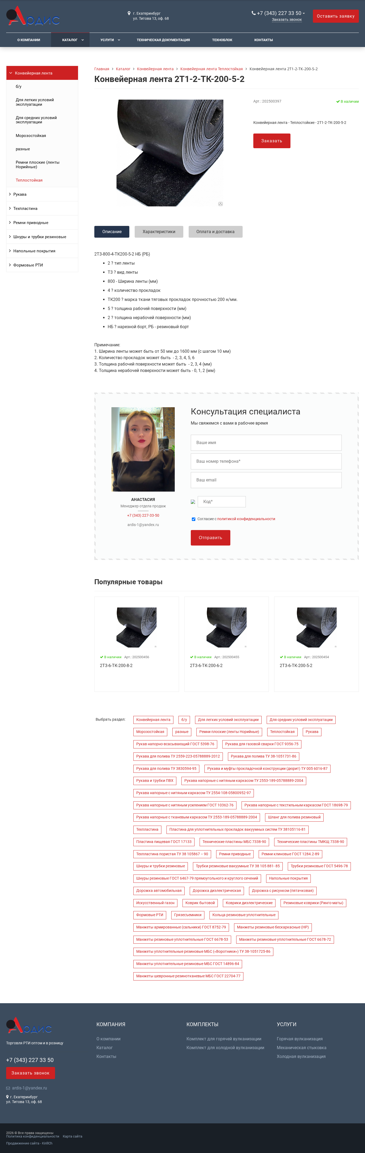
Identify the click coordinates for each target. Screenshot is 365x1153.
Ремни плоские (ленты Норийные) (38, 164)
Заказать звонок (287, 19)
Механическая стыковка (302, 1048)
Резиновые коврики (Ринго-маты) (313, 903)
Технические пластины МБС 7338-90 (234, 842)
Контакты (263, 40)
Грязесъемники (187, 915)
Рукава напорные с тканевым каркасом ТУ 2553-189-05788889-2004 (196, 817)
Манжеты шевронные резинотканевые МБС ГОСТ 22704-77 (188, 976)
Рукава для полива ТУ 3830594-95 (166, 768)
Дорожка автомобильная (159, 890)
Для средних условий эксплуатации (36, 119)
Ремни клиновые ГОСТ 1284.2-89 (290, 854)
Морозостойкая (31, 135)
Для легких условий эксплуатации (35, 102)
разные (23, 149)
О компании (28, 40)
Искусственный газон (155, 903)
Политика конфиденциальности (32, 1136)
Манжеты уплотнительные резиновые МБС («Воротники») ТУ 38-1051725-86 (203, 951)
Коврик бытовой (200, 903)
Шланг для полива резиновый (294, 817)
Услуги (107, 40)
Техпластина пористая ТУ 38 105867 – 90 (172, 854)
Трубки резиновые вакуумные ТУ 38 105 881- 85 (238, 866)
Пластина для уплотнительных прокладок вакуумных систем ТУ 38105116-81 (237, 829)
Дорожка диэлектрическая (217, 890)
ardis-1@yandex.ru (143, 525)
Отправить (210, 537)
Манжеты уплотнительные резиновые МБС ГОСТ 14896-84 (187, 964)
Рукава (19, 194)
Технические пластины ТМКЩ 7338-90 (310, 842)
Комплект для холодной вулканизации (225, 1048)
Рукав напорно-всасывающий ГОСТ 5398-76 (175, 744)
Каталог (69, 40)
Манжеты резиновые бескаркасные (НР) (273, 927)
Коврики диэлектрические (249, 903)
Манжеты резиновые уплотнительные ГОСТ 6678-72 (285, 939)
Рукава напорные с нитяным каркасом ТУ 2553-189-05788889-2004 (243, 780)
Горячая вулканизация (300, 1039)
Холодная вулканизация (301, 1056)
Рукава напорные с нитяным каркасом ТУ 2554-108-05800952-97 (193, 793)
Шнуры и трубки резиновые (39, 236)
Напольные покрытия (34, 251)
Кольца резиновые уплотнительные (243, 915)
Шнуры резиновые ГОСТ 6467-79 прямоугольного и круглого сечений (197, 878)
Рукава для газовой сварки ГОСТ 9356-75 (261, 744)
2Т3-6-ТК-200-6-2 (206, 665)
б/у (18, 86)
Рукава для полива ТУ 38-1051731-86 (263, 756)
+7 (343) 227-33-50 (143, 515)
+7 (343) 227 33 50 (279, 13)
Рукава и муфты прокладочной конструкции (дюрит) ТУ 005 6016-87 (267, 768)
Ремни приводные (30, 222)
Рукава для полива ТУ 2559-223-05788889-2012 (178, 756)
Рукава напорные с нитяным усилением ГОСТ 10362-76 (185, 805)
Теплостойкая (29, 180)
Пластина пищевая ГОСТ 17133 (164, 842)
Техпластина (25, 208)
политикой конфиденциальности (246, 519)
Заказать (271, 140)
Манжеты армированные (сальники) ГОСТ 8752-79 (181, 927)
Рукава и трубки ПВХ (154, 780)
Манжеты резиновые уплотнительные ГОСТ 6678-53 (182, 939)
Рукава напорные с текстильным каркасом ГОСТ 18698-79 (296, 805)
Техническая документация (163, 40)
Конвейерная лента (33, 73)
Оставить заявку (336, 16)
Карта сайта (72, 1136)
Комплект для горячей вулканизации (224, 1039)
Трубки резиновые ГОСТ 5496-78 (319, 866)
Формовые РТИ (28, 265)
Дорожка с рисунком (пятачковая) (283, 890)
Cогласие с (236, 519)
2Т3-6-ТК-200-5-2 (296, 665)
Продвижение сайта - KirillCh (29, 1143)
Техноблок (222, 40)
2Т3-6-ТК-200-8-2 (116, 665)
